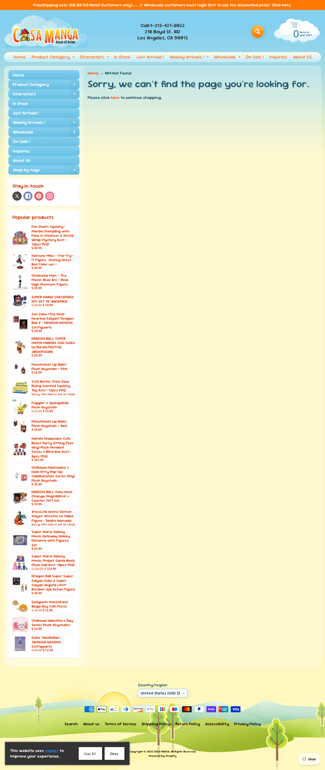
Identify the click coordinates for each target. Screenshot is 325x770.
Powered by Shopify (162, 756)
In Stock (122, 57)
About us (91, 724)
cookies (52, 750)
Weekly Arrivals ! (190, 58)
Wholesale (228, 58)
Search (71, 724)
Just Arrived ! (150, 57)
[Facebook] (27, 196)
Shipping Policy (155, 724)
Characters (95, 58)
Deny (114, 754)
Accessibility (217, 724)
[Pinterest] (38, 196)
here (115, 97)
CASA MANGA (161, 751)
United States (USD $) (160, 693)
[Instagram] (49, 196)
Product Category (54, 58)
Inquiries (278, 57)
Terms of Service (120, 724)
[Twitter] (17, 196)
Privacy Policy (247, 724)
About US (302, 57)
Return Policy (187, 724)
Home (19, 57)
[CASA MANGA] (46, 31)
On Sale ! (255, 57)
